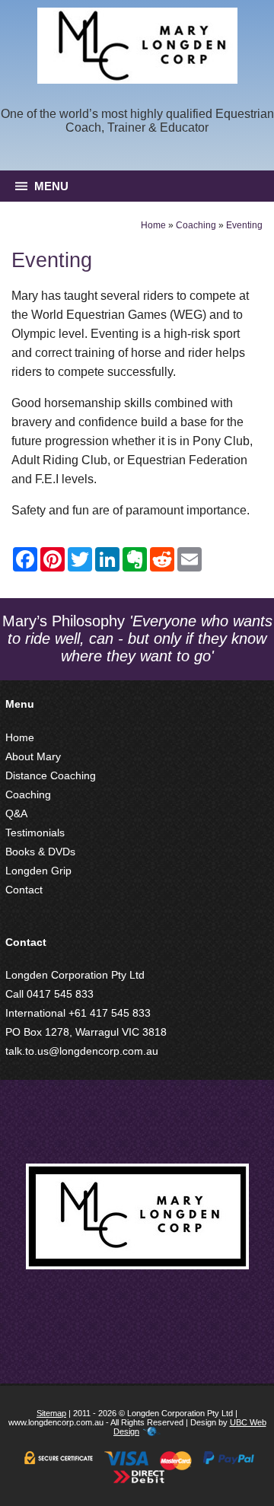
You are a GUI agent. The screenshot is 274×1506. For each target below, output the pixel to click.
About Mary (33, 756)
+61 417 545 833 (109, 1013)
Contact (24, 890)
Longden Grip (38, 870)
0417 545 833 (60, 994)
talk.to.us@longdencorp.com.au (81, 1051)
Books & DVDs (40, 851)
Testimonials (35, 832)
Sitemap (51, 1413)
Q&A (16, 813)
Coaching (196, 225)
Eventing (244, 225)
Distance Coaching (50, 775)
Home (153, 225)
